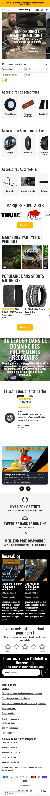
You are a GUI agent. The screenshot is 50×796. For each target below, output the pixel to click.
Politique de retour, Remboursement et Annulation (22, 693)
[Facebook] (18, 790)
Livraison (5, 688)
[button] (37, 9)
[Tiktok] (31, 790)
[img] (25, 398)
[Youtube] (27, 790)
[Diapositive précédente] (2, 3)
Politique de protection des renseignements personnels (24, 703)
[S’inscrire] (44, 672)
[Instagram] (23, 790)
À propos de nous (9, 708)
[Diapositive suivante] (47, 3)
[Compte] (42, 9)
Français (13, 793)
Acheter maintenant (34, 50)
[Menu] (2, 9)
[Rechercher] (7, 9)
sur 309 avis (23, 401)
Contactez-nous (8, 722)
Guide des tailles (8, 713)
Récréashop (27, 786)
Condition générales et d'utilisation (16, 698)
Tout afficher (25, 225)
